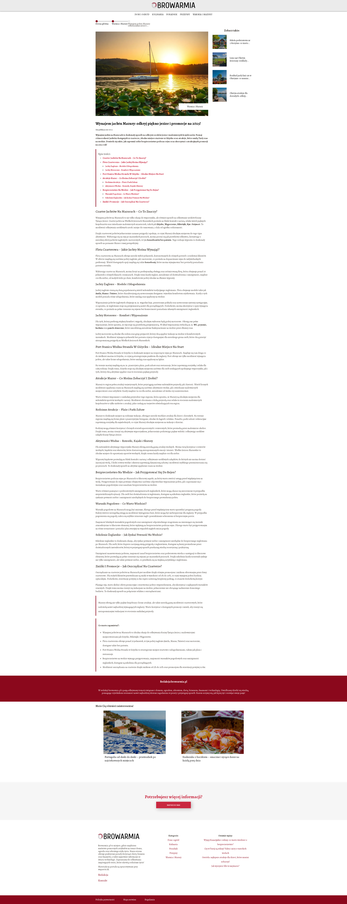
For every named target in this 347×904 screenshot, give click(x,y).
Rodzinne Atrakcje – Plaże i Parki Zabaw (121, 182)
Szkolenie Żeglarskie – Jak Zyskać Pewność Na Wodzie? (127, 198)
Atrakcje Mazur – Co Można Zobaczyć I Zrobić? (124, 178)
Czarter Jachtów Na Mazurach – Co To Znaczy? (124, 158)
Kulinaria (157, 14)
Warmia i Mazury (202, 14)
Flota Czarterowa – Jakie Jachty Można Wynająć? (125, 162)
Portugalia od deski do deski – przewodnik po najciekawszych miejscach (130, 758)
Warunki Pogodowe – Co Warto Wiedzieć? (122, 194)
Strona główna (102, 23)
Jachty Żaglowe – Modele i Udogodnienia (121, 166)
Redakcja (103, 875)
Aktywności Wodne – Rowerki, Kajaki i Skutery (124, 186)
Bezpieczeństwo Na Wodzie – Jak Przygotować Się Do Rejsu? (131, 190)
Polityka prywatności (105, 899)
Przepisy (185, 14)
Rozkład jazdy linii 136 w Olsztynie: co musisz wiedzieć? (240, 77)
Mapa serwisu (129, 899)
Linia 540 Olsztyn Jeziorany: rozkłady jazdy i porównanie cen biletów (240, 59)
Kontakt (102, 880)
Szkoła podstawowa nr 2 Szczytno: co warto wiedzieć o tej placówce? (240, 42)
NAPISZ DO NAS (173, 805)
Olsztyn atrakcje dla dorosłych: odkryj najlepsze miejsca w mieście (239, 95)
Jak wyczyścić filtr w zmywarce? (225, 866)
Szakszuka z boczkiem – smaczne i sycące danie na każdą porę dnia (211, 758)
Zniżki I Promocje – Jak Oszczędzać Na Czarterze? (126, 201)
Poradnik (171, 14)
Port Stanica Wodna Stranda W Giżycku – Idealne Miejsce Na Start (133, 174)
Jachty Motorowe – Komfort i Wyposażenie (122, 170)
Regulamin (150, 899)
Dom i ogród (142, 14)
